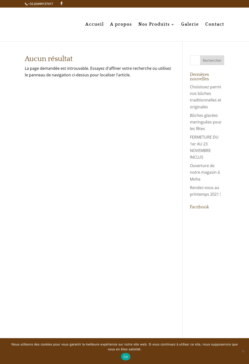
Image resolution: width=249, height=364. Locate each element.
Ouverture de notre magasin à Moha (205, 172)
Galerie (190, 25)
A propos (121, 25)
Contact (214, 25)
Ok (126, 357)
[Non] (242, 351)
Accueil (94, 25)
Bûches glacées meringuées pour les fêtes (206, 122)
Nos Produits (154, 25)
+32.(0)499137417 (40, 4)
